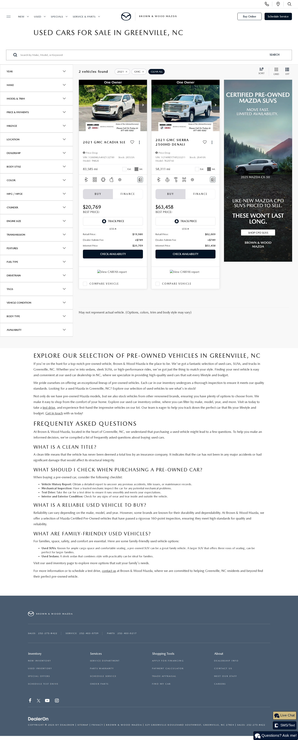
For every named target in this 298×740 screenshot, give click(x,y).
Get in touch (54, 413)
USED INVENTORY (40, 668)
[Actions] (139, 142)
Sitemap (83, 725)
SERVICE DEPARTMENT (105, 660)
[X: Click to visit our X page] (38, 701)
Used (37, 16)
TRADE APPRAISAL (164, 676)
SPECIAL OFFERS (39, 676)
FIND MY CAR (161, 684)
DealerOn (67, 725)
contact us (109, 571)
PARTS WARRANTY (102, 668)
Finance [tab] (128, 194)
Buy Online (249, 16)
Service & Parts (84, 16)
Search (275, 54)
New (21, 16)
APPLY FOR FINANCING (168, 660)
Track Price (116, 221)
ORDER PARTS (99, 684)
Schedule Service (278, 16)
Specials (57, 16)
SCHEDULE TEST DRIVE (43, 684)
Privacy (97, 725)
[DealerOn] (38, 719)
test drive (49, 407)
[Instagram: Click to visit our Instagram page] (57, 701)
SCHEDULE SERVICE (103, 676)
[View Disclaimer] (120, 179)
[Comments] (140, 179)
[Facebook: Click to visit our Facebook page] (30, 701)
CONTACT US (223, 668)
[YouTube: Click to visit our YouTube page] (47, 701)
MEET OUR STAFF (225, 676)
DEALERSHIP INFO (226, 660)
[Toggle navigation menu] (7, 16)
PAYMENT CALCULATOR (168, 668)
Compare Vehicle (104, 283)
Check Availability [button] (113, 254)
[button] (143, 105)
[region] (113, 240)
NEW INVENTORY (39, 660)
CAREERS (220, 684)
